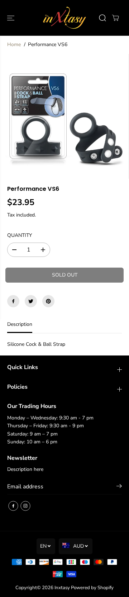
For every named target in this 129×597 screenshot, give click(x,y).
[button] (11, 18)
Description (19, 324)
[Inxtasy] (64, 17)
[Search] (102, 17)
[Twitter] (31, 301)
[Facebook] (13, 301)
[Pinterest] (48, 301)
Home (14, 44)
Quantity (19, 235)
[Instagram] (25, 506)
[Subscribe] (119, 487)
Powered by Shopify (92, 587)
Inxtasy (62, 587)
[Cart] (115, 17)
